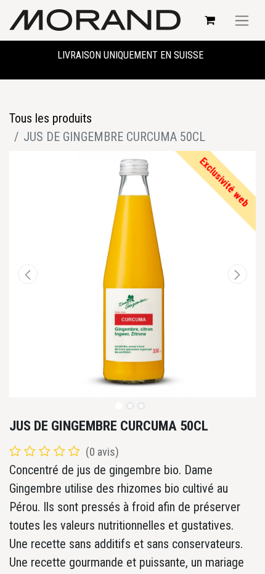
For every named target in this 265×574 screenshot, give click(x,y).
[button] (27, 274)
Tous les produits (50, 118)
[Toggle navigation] (242, 20)
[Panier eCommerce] (209, 20)
